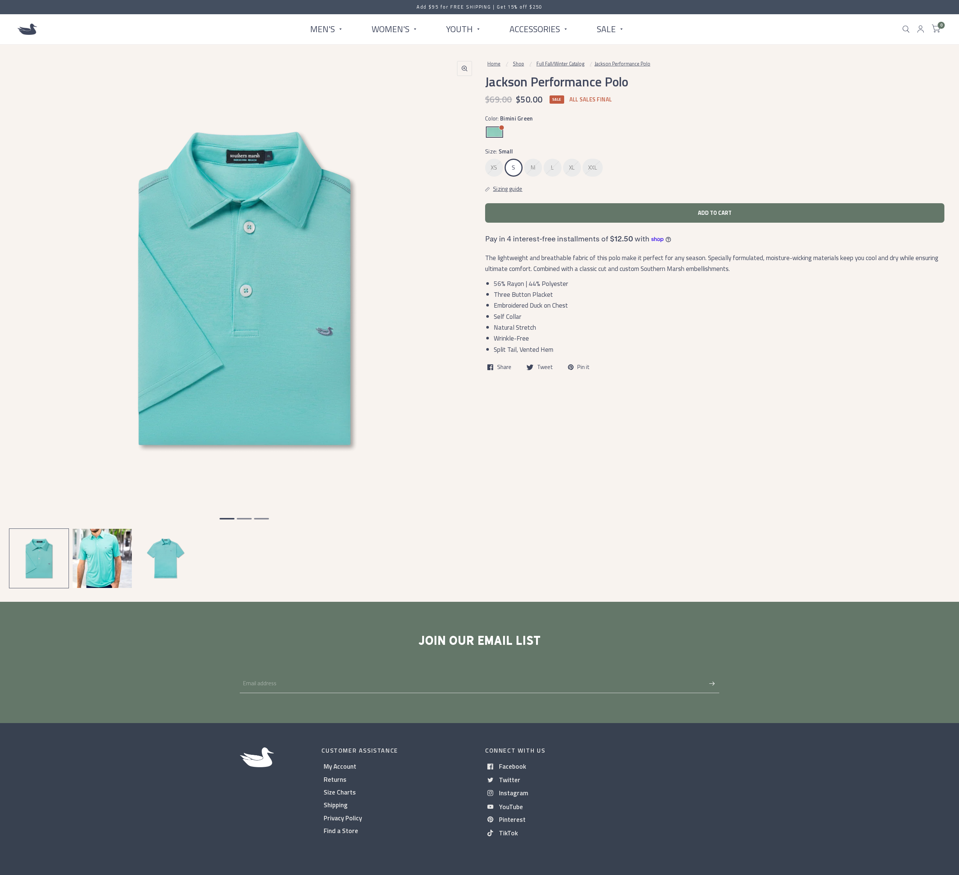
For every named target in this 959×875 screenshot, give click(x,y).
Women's (390, 29)
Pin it (583, 367)
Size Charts (340, 792)
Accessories (534, 29)
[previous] (24, 317)
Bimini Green (494, 132)
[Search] (906, 29)
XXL (592, 167)
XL (572, 167)
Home (493, 63)
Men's (322, 29)
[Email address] (711, 683)
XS (494, 167)
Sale (606, 29)
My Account (340, 766)
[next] (464, 317)
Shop (518, 63)
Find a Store (341, 831)
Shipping (336, 805)
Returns (335, 779)
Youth (459, 29)
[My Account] (920, 29)
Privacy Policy (343, 818)
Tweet (545, 367)
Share (504, 367)
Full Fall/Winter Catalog (560, 63)
